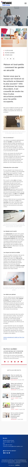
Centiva (17, 465)
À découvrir (9, 50)
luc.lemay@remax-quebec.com (15, 446)
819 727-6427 (9, 444)
